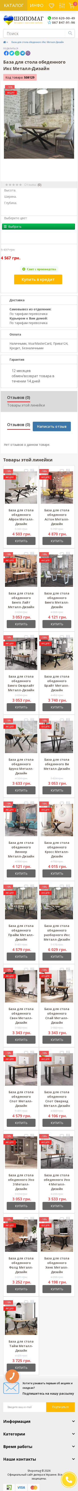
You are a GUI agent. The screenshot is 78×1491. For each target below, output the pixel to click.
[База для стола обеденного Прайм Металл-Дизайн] (21, 903)
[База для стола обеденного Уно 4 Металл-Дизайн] (57, 1152)
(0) (39, 185)
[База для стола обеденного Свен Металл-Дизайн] (21, 986)
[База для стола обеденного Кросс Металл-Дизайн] (57, 820)
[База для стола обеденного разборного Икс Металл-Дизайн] (57, 903)
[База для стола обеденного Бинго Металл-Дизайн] (57, 570)
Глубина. (10, 203)
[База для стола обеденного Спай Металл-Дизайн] (57, 986)
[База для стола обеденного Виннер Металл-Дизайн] (21, 820)
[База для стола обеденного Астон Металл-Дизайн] (57, 487)
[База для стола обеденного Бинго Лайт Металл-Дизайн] (21, 570)
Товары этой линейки (26, 405)
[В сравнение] (32, 471)
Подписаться (60, 1407)
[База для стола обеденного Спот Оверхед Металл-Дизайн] (57, 1069)
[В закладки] (26, 471)
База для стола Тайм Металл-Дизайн (21, 1346)
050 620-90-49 (63, 18)
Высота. (10, 190)
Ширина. (10, 196)
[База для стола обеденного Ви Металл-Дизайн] (57, 736)
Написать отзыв (52, 426)
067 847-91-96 (63, 22)
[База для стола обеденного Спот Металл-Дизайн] (21, 1069)
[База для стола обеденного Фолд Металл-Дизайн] (21, 1235)
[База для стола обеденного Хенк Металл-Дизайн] (57, 1235)
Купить (21, 541)
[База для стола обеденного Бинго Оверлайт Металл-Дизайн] (21, 653)
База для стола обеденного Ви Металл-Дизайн (57, 764)
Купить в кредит (38, 279)
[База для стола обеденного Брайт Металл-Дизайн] (57, 653)
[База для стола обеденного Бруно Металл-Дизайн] (21, 736)
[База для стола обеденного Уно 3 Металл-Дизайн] (21, 1152)
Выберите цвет (15, 218)
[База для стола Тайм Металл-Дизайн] (21, 1318)
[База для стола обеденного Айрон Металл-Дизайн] (21, 487)
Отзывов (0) (18, 397)
